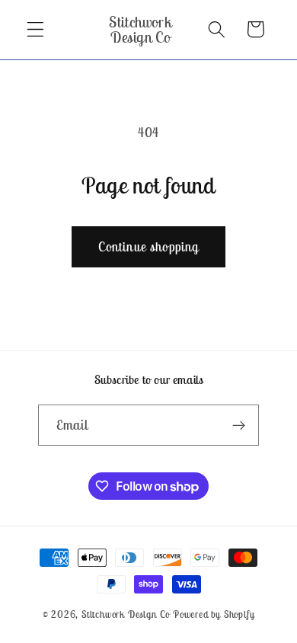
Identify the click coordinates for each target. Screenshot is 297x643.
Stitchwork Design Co (125, 614)
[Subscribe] (239, 425)
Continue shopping (149, 246)
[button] (35, 29)
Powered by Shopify (214, 614)
